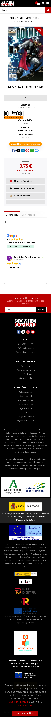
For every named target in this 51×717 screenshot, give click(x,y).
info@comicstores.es (25, 348)
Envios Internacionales (25, 400)
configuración (25, 704)
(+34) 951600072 (25, 344)
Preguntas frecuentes (25, 420)
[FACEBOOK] (19, 332)
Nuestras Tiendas (25, 404)
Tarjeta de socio (25, 408)
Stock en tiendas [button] (22, 195)
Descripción (12, 214)
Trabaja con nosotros (25, 416)
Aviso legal (25, 366)
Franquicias (25, 412)
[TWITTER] (23, 332)
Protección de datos (25, 374)
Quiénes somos (25, 392)
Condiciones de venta (25, 370)
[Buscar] (48, 10)
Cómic (20, 18)
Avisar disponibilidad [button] (24, 188)
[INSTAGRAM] (28, 332)
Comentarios (28, 214)
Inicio (12, 18)
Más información (18, 701)
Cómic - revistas (32, 18)
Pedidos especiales (26, 396)
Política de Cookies (26, 378)
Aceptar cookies (25, 713)
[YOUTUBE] (33, 332)
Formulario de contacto (26, 352)
